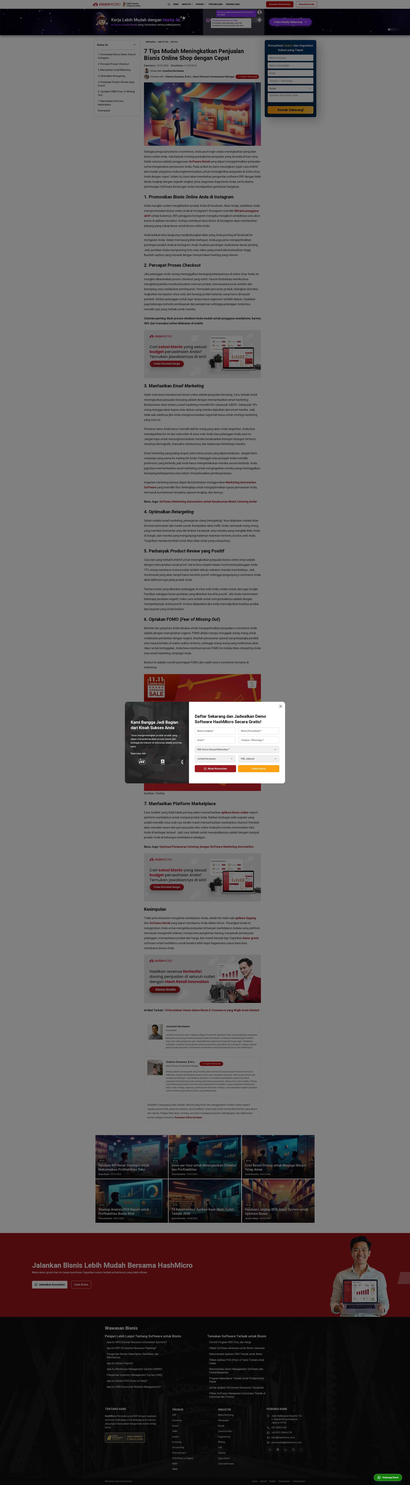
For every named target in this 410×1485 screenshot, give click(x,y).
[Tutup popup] (280, 706)
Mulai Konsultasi (217, 768)
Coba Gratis (259, 768)
